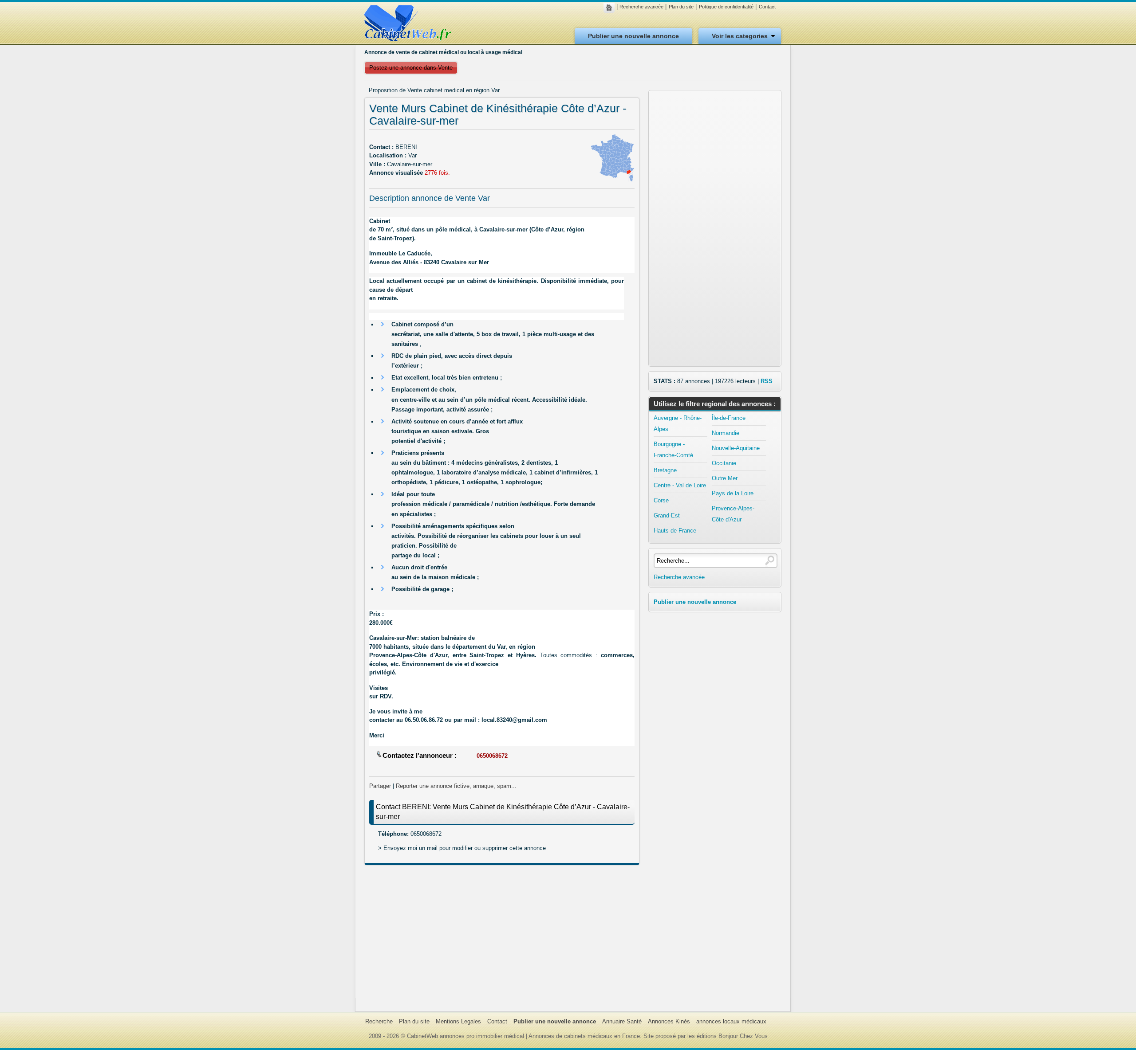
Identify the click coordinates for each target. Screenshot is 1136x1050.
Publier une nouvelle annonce (633, 35)
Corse (661, 500)
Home (611, 7)
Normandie (725, 433)
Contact (767, 6)
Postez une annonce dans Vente (411, 67)
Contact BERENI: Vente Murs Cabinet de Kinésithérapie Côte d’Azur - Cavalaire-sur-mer (503, 811)
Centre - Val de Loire (680, 485)
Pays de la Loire (732, 493)
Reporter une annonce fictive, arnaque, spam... (456, 786)
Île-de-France (729, 418)
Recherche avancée (641, 6)
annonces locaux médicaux (731, 1021)
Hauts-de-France (675, 530)
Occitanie (724, 463)
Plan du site (681, 6)
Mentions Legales (458, 1021)
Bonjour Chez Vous (743, 1036)
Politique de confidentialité (726, 6)
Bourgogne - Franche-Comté (673, 449)
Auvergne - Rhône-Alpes (678, 423)
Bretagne (665, 470)
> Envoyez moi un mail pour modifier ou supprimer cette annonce (462, 848)
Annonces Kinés (669, 1021)
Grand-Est (667, 515)
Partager (380, 786)
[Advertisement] (501, 936)
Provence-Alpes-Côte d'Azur (733, 514)
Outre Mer (725, 478)
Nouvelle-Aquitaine (736, 448)
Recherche (379, 1021)
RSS (767, 381)
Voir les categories (740, 35)
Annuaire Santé (622, 1021)
